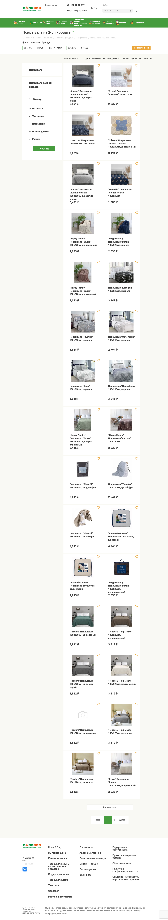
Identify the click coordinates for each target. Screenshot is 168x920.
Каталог (37, 38)
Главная (26, 38)
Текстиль (48, 38)
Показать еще (109, 807)
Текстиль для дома (64, 38)
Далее (122, 820)
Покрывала (82, 38)
